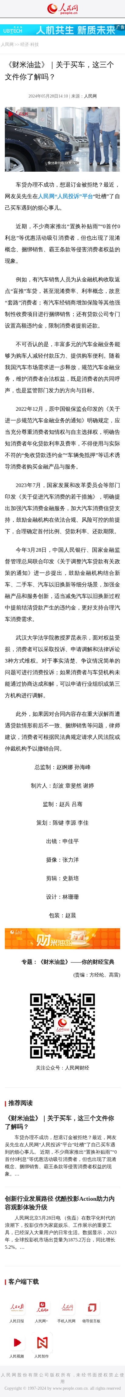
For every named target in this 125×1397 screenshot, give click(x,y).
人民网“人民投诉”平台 (65, 196)
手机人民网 (66, 1321)
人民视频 (16, 1356)
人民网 (7, 44)
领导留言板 (91, 1321)
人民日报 (16, 1321)
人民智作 (41, 1356)
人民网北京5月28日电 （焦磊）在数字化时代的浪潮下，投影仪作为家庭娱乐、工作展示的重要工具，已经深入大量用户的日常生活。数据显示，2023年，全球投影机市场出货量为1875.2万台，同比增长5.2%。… (61, 1232)
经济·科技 (29, 44)
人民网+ (41, 1321)
